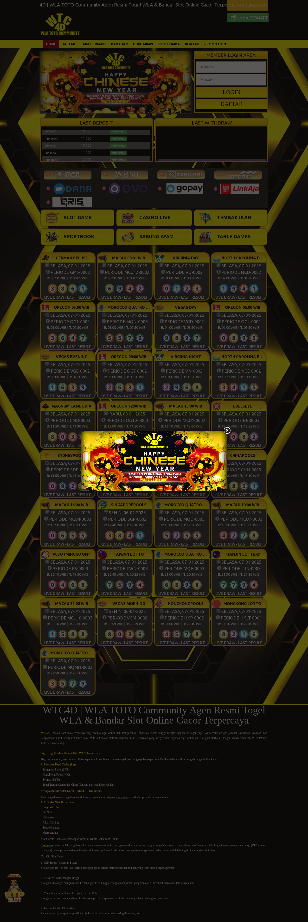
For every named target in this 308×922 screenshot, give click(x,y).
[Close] (227, 430)
